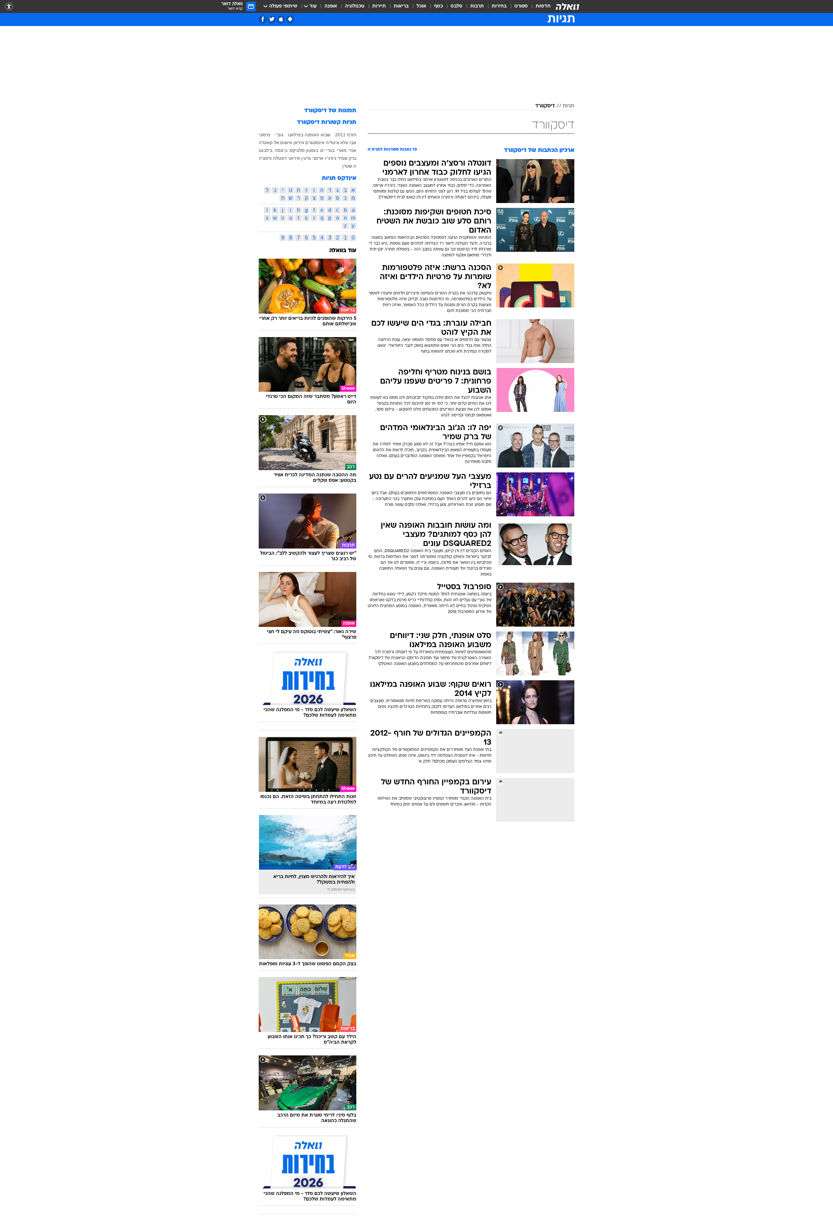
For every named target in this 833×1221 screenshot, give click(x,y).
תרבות (477, 6)
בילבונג (265, 150)
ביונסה (281, 150)
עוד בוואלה (342, 250)
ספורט (521, 6)
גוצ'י (279, 134)
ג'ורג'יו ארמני (324, 158)
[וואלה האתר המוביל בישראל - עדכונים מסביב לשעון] (567, 6)
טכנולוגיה (354, 6)
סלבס (456, 6)
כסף (438, 6)
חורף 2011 (345, 134)
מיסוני (264, 134)
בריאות (401, 6)
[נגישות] (9, 7)
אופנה (330, 6)
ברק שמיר (346, 158)
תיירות (379, 6)
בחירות (499, 6)
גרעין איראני (299, 158)
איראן (299, 142)
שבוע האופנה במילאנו (309, 134)
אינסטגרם (314, 142)
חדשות (543, 6)
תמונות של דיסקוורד (330, 111)
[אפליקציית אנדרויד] (290, 19)
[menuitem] (539, 6)
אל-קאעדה (269, 142)
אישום (286, 142)
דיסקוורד (545, 106)
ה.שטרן (349, 166)
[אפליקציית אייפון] (281, 19)
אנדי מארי (346, 150)
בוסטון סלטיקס (304, 150)
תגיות (568, 106)
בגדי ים (327, 150)
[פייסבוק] (263, 19)
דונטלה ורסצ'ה (273, 158)
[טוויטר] (272, 19)
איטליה (332, 142)
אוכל (421, 6)
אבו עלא (348, 142)
